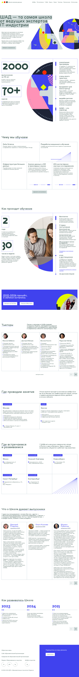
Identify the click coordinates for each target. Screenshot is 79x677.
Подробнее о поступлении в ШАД (66, 251)
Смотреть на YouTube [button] (10, 303)
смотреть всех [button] (39, 374)
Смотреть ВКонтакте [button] (26, 303)
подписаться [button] (50, 654)
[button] (9, 47)
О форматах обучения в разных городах (67, 270)
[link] (21, 152)
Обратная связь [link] (6, 650)
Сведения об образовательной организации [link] (15, 656)
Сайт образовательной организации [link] (13, 653)
